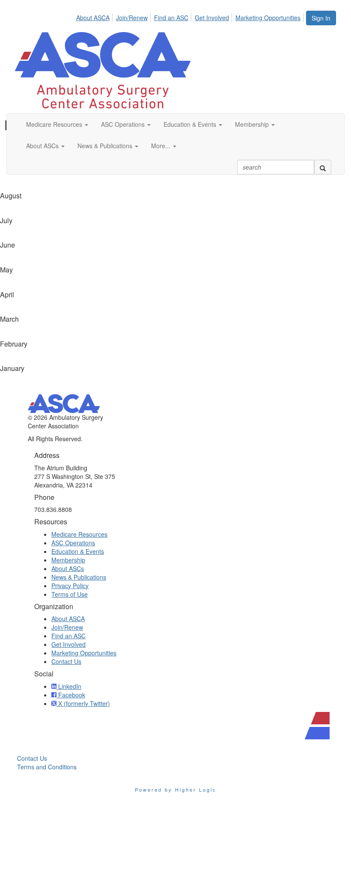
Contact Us (66, 661)
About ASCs (67, 568)
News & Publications (78, 577)
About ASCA (93, 17)
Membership (68, 560)
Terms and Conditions (47, 766)
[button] (57, 124)
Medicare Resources (79, 534)
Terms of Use (69, 594)
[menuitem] (95, 16)
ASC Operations (73, 542)
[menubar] (190, 16)
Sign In (321, 18)
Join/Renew (132, 17)
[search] (322, 167)
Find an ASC (171, 17)
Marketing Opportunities (267, 17)
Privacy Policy (70, 585)
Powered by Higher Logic (176, 789)
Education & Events (77, 551)
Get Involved (212, 17)
